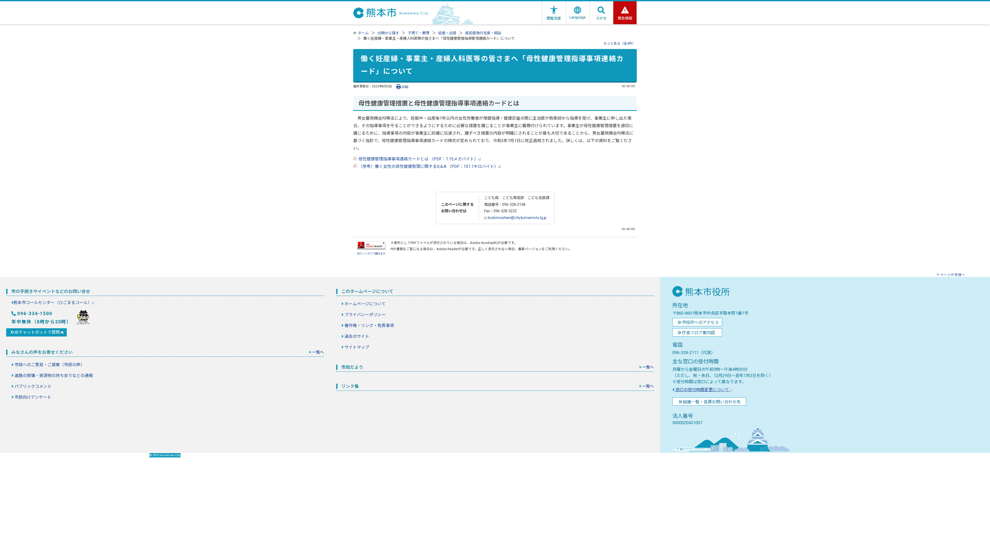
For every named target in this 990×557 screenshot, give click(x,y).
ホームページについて (365, 303)
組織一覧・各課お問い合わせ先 (712, 401)
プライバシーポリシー (365, 314)
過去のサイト (356, 336)
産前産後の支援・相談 (483, 33)
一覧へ (318, 352)
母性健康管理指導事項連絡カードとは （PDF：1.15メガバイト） (417, 159)
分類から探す (388, 33)
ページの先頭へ (952, 275)
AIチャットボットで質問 (38, 332)
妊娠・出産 (447, 33)
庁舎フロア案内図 (698, 332)
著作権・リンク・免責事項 (369, 325)
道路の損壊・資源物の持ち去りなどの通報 (53, 375)
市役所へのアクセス (700, 322)
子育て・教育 (419, 33)
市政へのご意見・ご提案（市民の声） (49, 364)
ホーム (363, 33)
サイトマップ (356, 347)
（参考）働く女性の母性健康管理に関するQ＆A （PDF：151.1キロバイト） (427, 166)
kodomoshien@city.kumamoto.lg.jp (517, 218)
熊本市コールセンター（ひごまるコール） (52, 302)
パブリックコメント (33, 386)
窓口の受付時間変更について (702, 389)
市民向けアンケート (32, 397)
